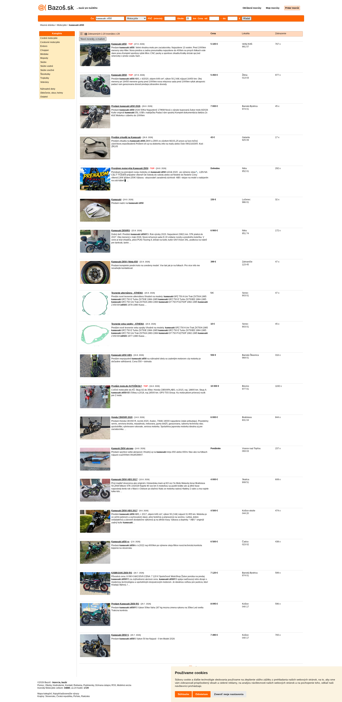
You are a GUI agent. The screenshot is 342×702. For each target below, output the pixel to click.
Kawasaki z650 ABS (121, 355)
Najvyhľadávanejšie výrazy (66, 693)
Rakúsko (85, 696)
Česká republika (64, 696)
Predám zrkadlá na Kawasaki (126, 137)
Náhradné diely (47, 89)
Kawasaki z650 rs (120, 541)
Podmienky (88, 685)
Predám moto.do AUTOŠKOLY (126, 386)
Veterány (44, 82)
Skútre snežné (47, 70)
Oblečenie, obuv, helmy (51, 93)
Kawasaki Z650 (119, 75)
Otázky (48, 685)
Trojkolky (44, 78)
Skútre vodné (46, 66)
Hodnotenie (58, 685)
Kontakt (68, 685)
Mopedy (44, 58)
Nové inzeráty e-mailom (93, 39)
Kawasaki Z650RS (120, 230)
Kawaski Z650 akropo (122, 448)
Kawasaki (116, 199)
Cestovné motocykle (50, 42)
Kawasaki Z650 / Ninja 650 (124, 261)
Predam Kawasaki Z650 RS (125, 604)
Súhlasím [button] (183, 694)
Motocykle (62, 25)
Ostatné (44, 97)
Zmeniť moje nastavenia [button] (228, 694)
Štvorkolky (45, 74)
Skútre (43, 62)
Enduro (43, 46)
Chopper (44, 50)
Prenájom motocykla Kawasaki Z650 (129, 168)
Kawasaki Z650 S (120, 635)
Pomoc (40, 685)
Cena (213, 33)
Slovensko (50, 696)
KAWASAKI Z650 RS (121, 573)
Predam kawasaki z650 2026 (125, 106)
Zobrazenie (280, 33)
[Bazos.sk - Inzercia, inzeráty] (56, 10)
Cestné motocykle (49, 38)
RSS (114, 685)
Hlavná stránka (47, 25)
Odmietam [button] (201, 694)
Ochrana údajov (102, 685)
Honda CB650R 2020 (122, 417)
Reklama (78, 685)
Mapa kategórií (44, 693)
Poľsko (76, 696)
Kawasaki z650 (119, 44)
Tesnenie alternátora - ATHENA (127, 293)
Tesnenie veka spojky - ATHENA (127, 324)
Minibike (44, 54)
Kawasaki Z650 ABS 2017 (124, 479)
